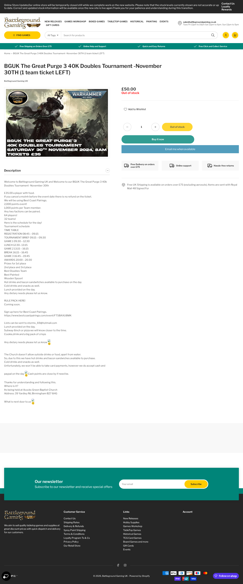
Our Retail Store (72, 545)
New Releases (53, 21)
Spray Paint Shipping (74, 530)
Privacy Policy (71, 541)
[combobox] (139, 35)
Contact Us (228, 3)
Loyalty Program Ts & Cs (77, 537)
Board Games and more (135, 541)
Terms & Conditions (74, 533)
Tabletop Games (117, 21)
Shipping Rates (72, 522)
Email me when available (180, 149)
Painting (151, 21)
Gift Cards (52, 25)
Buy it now (158, 139)
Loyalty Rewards (227, 8)
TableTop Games (132, 530)
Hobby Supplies (131, 522)
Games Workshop (75, 21)
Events (164, 21)
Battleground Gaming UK (16, 81)
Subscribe (196, 484)
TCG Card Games (132, 537)
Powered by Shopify (139, 576)
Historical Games (132, 533)
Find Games (23, 35)
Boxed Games (97, 21)
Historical (137, 21)
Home (7, 53)
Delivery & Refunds (74, 526)
